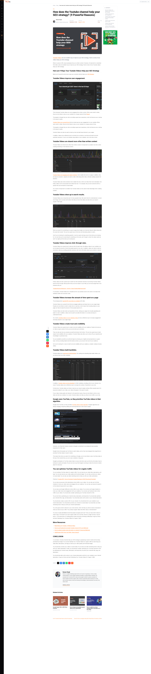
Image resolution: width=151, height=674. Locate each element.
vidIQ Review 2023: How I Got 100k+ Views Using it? (67, 532)
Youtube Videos (57, 57)
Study (88, 114)
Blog (57, 5)
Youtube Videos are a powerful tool (61, 122)
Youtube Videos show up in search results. (110, 21)
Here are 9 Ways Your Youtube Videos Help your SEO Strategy (109, 11)
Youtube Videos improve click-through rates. (109, 24)
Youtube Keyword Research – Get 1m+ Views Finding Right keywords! (69, 288)
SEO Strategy (91, 74)
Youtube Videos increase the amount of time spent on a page (110, 27)
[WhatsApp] (47, 340)
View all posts (66, 584)
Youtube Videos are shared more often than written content (110, 17)
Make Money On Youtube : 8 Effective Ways (65, 525)
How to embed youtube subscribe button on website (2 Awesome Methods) (72, 530)
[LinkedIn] (47, 337)
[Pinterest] (47, 343)
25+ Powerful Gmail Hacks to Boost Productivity (63, 618)
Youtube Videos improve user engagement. (109, 14)
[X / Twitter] (47, 331)
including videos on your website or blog (68, 317)
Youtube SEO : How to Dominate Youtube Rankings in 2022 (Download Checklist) (77, 479)
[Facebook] (47, 334)
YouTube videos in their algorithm (80, 404)
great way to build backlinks (69, 353)
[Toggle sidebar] (2, 1)
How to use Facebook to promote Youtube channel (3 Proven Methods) (71, 528)
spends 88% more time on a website (71, 301)
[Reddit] (47, 346)
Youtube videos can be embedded (66, 383)
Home (54, 5)
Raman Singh (59, 19)
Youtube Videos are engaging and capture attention (65, 175)
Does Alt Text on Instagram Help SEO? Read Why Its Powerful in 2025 (87, 618)
